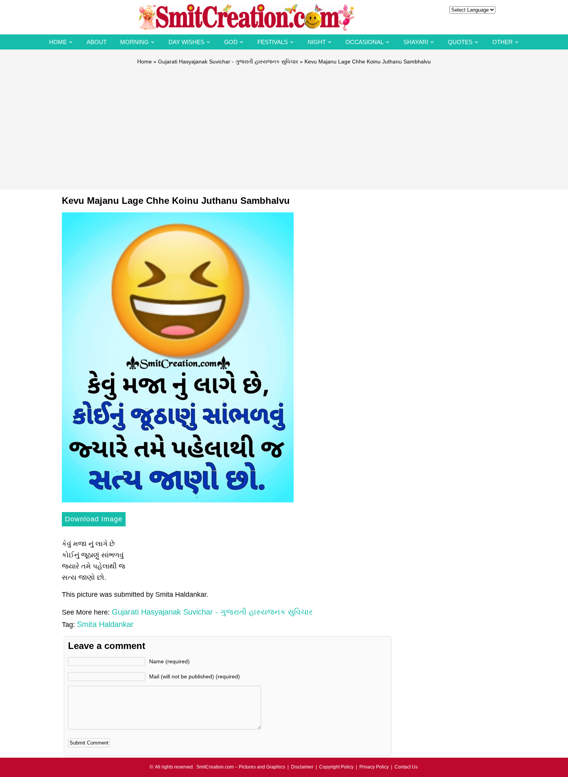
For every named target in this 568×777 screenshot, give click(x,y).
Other (502, 42)
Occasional (364, 42)
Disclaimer (302, 767)
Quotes (460, 42)
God (231, 42)
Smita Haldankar (105, 624)
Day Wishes (186, 42)
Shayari (415, 42)
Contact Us (406, 767)
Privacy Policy (374, 767)
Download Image (93, 519)
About (97, 42)
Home (58, 42)
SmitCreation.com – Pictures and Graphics (240, 767)
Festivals (272, 42)
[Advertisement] (284, 124)
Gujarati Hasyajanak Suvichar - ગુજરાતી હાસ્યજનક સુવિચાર (228, 61)
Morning (134, 42)
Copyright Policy (336, 767)
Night (317, 42)
